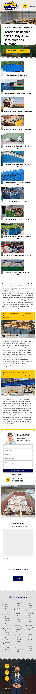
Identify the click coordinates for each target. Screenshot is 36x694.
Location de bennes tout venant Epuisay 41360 (18, 615)
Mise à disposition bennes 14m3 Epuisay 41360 (31, 630)
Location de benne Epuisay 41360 (19, 628)
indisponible (31, 6)
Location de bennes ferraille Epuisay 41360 (7, 634)
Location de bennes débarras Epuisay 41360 (7, 619)
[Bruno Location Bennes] (9, 6)
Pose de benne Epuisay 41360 (7, 607)
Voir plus (18, 578)
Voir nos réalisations (18, 51)
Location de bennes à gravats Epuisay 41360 (30, 645)
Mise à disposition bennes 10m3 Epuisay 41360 (31, 616)
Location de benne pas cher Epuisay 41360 (19, 639)
